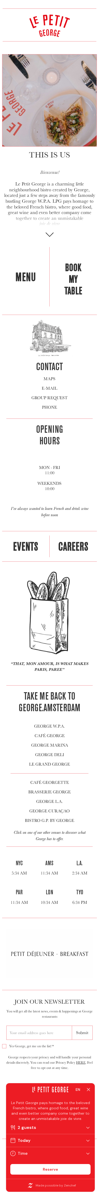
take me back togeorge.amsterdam (49, 701)
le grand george (49, 764)
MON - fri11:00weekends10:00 (49, 478)
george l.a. (49, 801)
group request (49, 398)
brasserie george (49, 792)
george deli (49, 754)
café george (50, 735)
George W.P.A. (49, 726)
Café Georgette (49, 782)
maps (49, 378)
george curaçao (49, 811)
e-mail (49, 388)
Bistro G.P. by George (49, 820)
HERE (81, 1062)
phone (49, 407)
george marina (49, 745)
